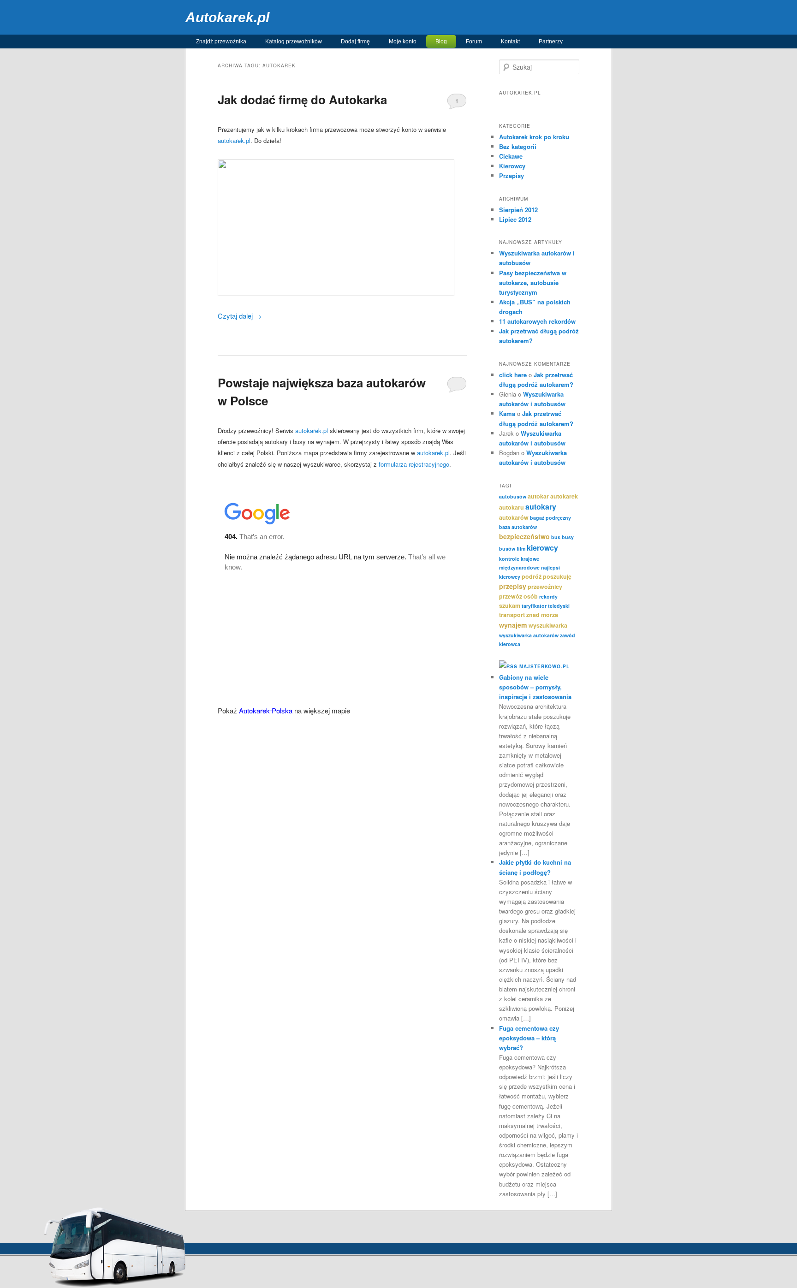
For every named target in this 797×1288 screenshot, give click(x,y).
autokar (538, 496)
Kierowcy (512, 165)
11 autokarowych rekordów (537, 321)
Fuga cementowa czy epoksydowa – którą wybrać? (529, 1038)
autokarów (514, 517)
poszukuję (557, 576)
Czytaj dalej (240, 316)
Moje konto (402, 41)
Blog (441, 41)
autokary (540, 506)
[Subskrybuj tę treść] (508, 666)
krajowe (530, 558)
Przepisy (511, 175)
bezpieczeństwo (524, 536)
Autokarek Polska (265, 710)
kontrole (509, 558)
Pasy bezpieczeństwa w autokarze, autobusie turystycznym (532, 282)
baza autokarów (518, 526)
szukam (509, 605)
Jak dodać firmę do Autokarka (302, 99)
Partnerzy (551, 41)
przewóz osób (518, 596)
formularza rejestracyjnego (414, 464)
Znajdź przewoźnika (221, 41)
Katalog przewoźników (293, 41)
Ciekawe (511, 156)
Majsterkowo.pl (544, 666)
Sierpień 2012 (518, 209)
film (521, 548)
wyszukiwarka (548, 625)
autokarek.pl (234, 140)
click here (513, 374)
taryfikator (534, 605)
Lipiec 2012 (515, 219)
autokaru (511, 507)
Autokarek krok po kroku (534, 136)
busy (568, 537)
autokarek (564, 496)
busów (507, 548)
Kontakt (510, 41)
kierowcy (542, 547)
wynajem (513, 624)
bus (555, 537)
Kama (507, 413)
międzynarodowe (519, 567)
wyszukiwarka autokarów (529, 635)
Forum (474, 41)
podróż (531, 576)
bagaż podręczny (550, 517)
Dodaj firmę (355, 41)
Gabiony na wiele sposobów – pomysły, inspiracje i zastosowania (535, 687)
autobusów (512, 496)
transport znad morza (528, 615)
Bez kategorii (517, 146)
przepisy (512, 586)
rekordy (548, 596)
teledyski (559, 605)
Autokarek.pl (227, 17)
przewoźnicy (545, 586)
